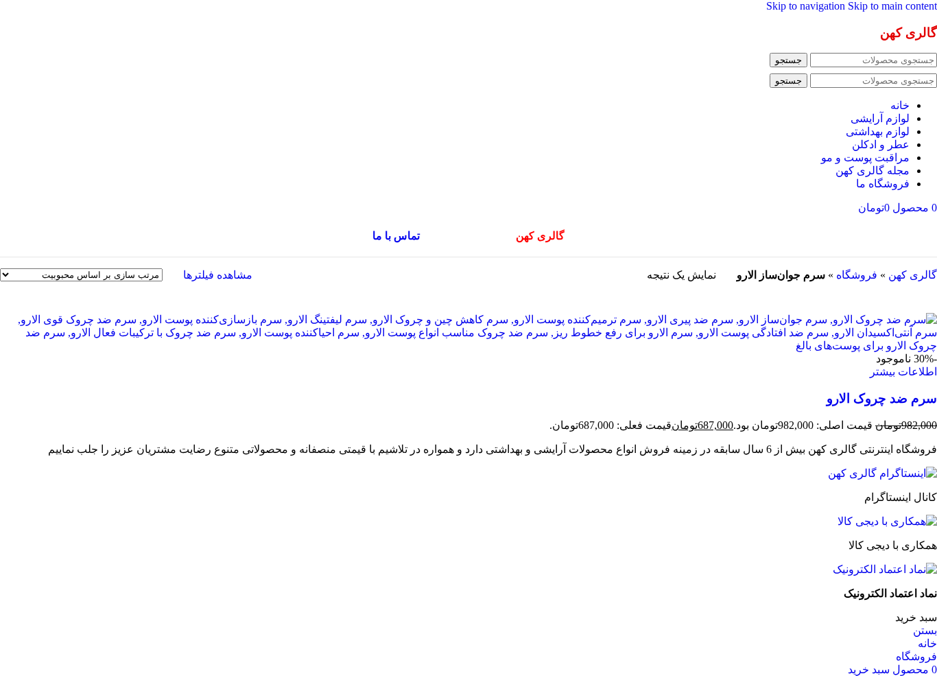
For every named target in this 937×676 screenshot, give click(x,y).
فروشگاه (856, 275)
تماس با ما (396, 236)
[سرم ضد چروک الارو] (468, 345)
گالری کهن (912, 275)
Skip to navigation (807, 6)
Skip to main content (892, 6)
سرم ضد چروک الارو (882, 398)
